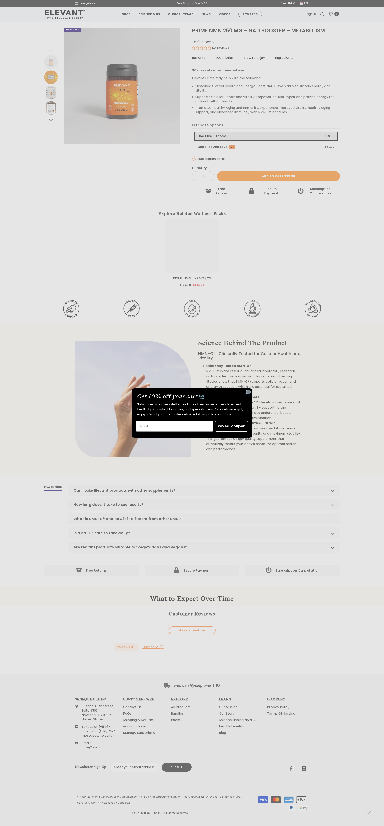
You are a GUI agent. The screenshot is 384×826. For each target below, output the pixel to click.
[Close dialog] (248, 392)
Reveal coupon (231, 426)
